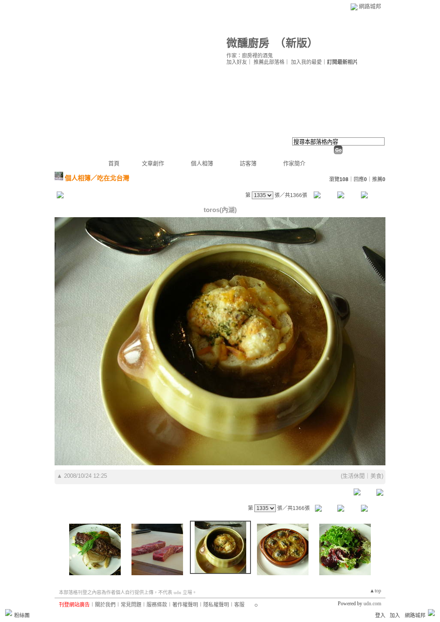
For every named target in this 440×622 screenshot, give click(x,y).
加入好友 (236, 62)
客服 (239, 605)
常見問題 (131, 605)
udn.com (372, 604)
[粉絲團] (8, 612)
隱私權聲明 (216, 605)
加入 (395, 616)
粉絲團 (22, 616)
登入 (380, 616)
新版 (296, 43)
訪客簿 (248, 163)
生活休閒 (353, 476)
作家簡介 (294, 163)
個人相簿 (202, 163)
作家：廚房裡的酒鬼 (249, 56)
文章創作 (153, 163)
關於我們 (105, 605)
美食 (376, 476)
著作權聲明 (185, 605)
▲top (375, 591)
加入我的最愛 (306, 62)
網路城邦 (370, 6)
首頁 (113, 163)
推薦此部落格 (269, 62)
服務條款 (157, 605)
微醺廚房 (247, 43)
